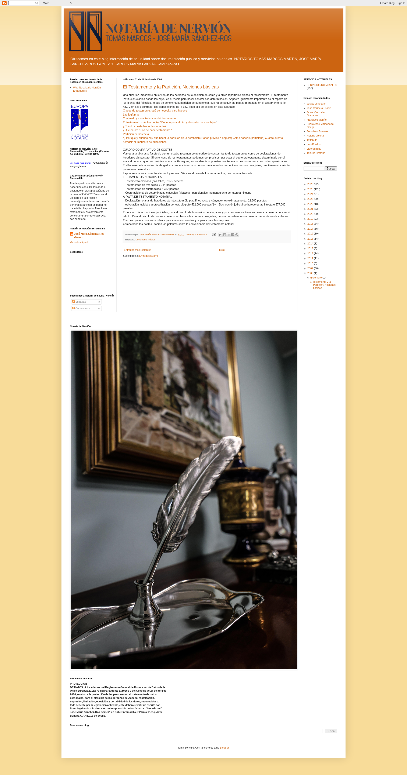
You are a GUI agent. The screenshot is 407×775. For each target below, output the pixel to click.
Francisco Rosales (317, 131)
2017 (310, 228)
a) (124, 137)
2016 (310, 233)
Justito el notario (316, 103)
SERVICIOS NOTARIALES (322, 85)
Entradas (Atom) (148, 255)
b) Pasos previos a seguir (214, 137)
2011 (310, 258)
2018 (310, 223)
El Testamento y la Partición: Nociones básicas (171, 87)
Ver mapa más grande (81, 163)
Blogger (224, 747)
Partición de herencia (136, 134)
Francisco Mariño (317, 119)
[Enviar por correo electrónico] (221, 235)
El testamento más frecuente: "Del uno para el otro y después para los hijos (169, 122)
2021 (310, 208)
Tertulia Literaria (316, 153)
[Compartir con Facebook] (233, 235)
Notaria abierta (315, 135)
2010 (310, 263)
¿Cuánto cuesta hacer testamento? (144, 126)
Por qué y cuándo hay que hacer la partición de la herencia (162, 137)
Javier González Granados (316, 114)
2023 (310, 198)
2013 (310, 248)
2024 (310, 194)
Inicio (222, 249)
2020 (310, 213)
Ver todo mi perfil (79, 242)
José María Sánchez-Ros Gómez (89, 235)
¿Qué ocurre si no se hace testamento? (147, 130)
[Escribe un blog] (225, 235)
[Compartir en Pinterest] (237, 235)
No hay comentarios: (198, 234)
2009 (310, 268)
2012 (310, 253)
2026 (310, 184)
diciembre (316, 277)
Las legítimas (131, 114)
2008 (310, 273)
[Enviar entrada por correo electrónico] (213, 234)
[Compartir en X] (229, 235)
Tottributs (312, 140)
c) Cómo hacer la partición (246, 137)
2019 (310, 218)
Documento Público (145, 239)
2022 (310, 204)
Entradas (80, 301)
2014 (310, 243)
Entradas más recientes (137, 249)
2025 (310, 189)
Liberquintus (314, 148)
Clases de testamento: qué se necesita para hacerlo (155, 110)
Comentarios (82, 308)
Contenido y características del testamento (149, 118)
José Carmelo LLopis (319, 108)
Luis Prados (314, 144)
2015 (310, 238)
